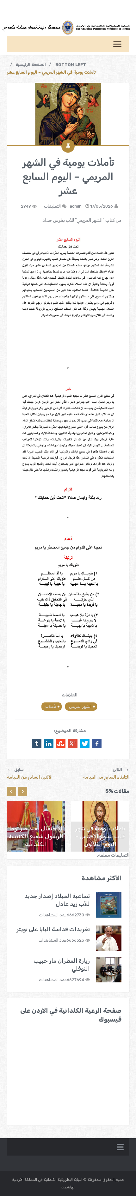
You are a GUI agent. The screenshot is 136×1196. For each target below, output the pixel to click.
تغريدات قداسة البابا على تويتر (53, 929)
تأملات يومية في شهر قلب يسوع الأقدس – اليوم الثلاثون (100, 836)
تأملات (50, 706)
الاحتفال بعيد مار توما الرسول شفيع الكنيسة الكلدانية (35, 836)
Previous (11, 791)
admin (76, 206)
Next (22, 791)
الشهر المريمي (80, 706)
